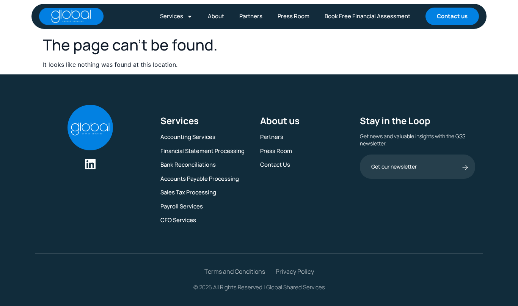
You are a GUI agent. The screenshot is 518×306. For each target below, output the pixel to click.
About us (280, 120)
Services (171, 16)
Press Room (293, 16)
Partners (250, 16)
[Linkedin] (90, 164)
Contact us (452, 16)
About (216, 16)
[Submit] (465, 167)
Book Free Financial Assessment (367, 16)
